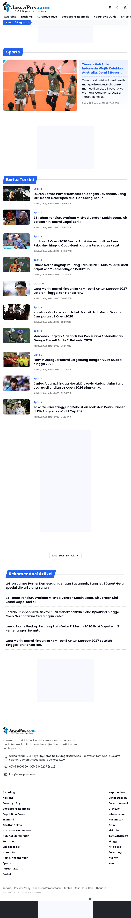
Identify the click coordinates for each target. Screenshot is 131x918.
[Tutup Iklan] (90, 899)
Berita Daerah (118, 798)
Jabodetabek (11, 847)
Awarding (10, 16)
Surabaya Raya (47, 16)
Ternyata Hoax (118, 836)
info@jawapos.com (22, 774)
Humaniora (10, 852)
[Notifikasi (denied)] (117, 7)
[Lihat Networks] (109, 7)
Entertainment (118, 803)
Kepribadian (117, 792)
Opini (112, 825)
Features (8, 841)
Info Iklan (87, 888)
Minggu (113, 841)
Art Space (115, 847)
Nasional (27, 16)
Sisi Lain (114, 830)
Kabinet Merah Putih (16, 836)
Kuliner (113, 857)
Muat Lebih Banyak (63, 555)
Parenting (115, 852)
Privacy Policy (22, 888)
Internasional (117, 814)
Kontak (68, 888)
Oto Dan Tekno (12, 825)
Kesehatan (116, 819)
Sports (7, 863)
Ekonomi (8, 819)
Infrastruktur (11, 868)
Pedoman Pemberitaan (47, 888)
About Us (101, 888)
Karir (112, 863)
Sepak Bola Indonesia (75, 16)
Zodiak (7, 874)
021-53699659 (18, 767)
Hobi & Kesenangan (15, 857)
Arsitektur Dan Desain (17, 830)
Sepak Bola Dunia (105, 16)
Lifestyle (114, 808)
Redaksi (7, 888)
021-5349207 (38, 767)
